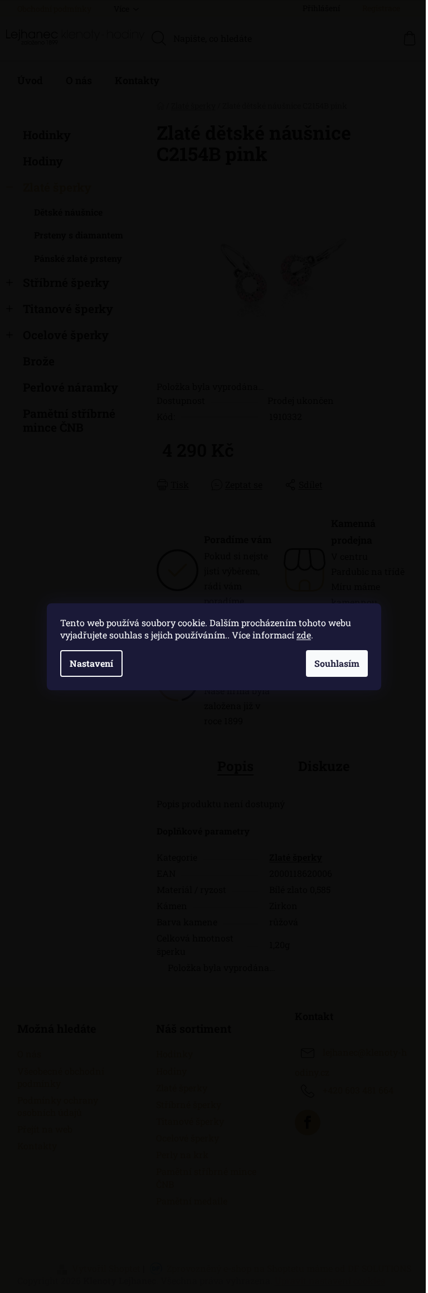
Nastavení (91, 663)
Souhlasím (336, 663)
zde (303, 635)
